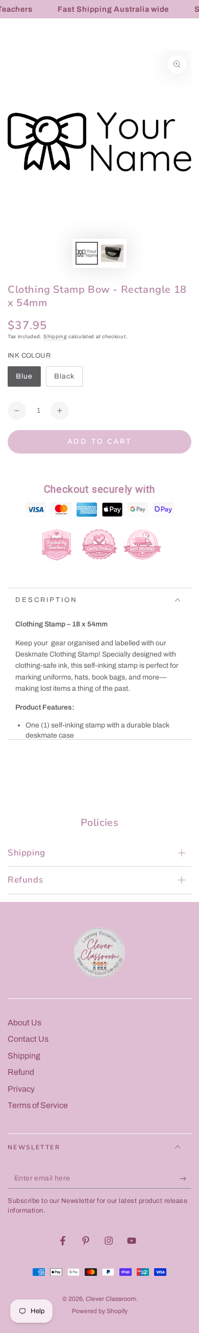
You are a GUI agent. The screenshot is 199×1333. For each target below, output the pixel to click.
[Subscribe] (185, 1178)
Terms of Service (38, 1105)
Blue (28, 379)
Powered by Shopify (100, 1311)
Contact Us (28, 1039)
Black (68, 379)
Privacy (21, 1089)
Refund (21, 1072)
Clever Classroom (111, 1298)
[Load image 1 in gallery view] (87, 253)
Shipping (55, 336)
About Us (24, 1022)
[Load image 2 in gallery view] (112, 253)
